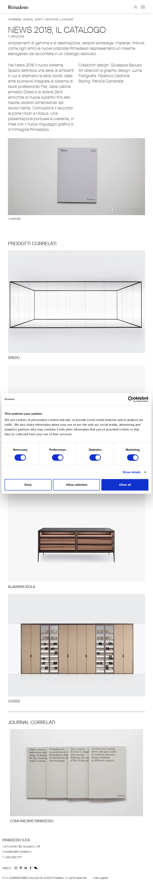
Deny (28, 484)
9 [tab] (139, 210)
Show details (132, 472)
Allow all (125, 484)
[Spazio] (76, 305)
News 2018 (24, 65)
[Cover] (76, 649)
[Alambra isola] (76, 534)
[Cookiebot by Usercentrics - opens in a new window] (131, 399)
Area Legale (100, 878)
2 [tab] (115, 210)
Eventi (39, 19)
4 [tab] (122, 210)
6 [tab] (129, 210)
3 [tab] (119, 210)
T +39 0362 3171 (12, 857)
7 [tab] (132, 210)
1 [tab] (112, 210)
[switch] (57, 457)
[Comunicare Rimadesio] (76, 776)
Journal (28, 19)
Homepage (14, 19)
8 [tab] (136, 210)
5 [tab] (126, 210)
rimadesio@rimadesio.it (16, 851)
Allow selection (76, 484)
